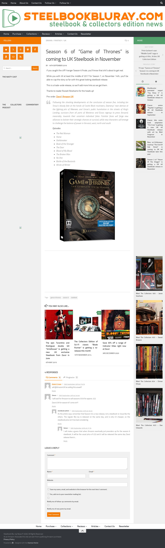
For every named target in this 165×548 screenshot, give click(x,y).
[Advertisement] (87, 271)
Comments (54, 377)
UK (65, 40)
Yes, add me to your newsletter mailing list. (65, 494)
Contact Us (37, 3)
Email (91, 472)
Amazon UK (68, 96)
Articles (58, 34)
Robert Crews (56, 384)
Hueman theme (33, 543)
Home (4, 3)
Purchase (16, 34)
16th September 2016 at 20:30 (69, 395)
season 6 (66, 297)
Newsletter (86, 34)
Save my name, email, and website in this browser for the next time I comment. (78, 489)
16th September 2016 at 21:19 (80, 428)
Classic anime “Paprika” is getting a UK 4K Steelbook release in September (155, 110)
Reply (54, 391)
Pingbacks (71, 377)
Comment (51, 455)
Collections (31, 34)
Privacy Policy (9, 539)
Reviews (46, 34)
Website (50, 480)
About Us (24, 3)
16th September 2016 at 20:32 (82, 411)
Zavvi (58, 96)
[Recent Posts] (142, 81)
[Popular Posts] (156, 81)
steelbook (74, 297)
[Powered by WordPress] (13, 543)
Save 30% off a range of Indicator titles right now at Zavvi (114, 346)
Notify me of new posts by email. (59, 509)
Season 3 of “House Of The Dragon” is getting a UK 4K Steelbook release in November (155, 164)
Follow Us (49, 3)
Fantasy (58, 40)
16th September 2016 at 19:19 (74, 384)
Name (50, 472)
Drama (49, 40)
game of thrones (56, 297)
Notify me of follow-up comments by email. (63, 502)
